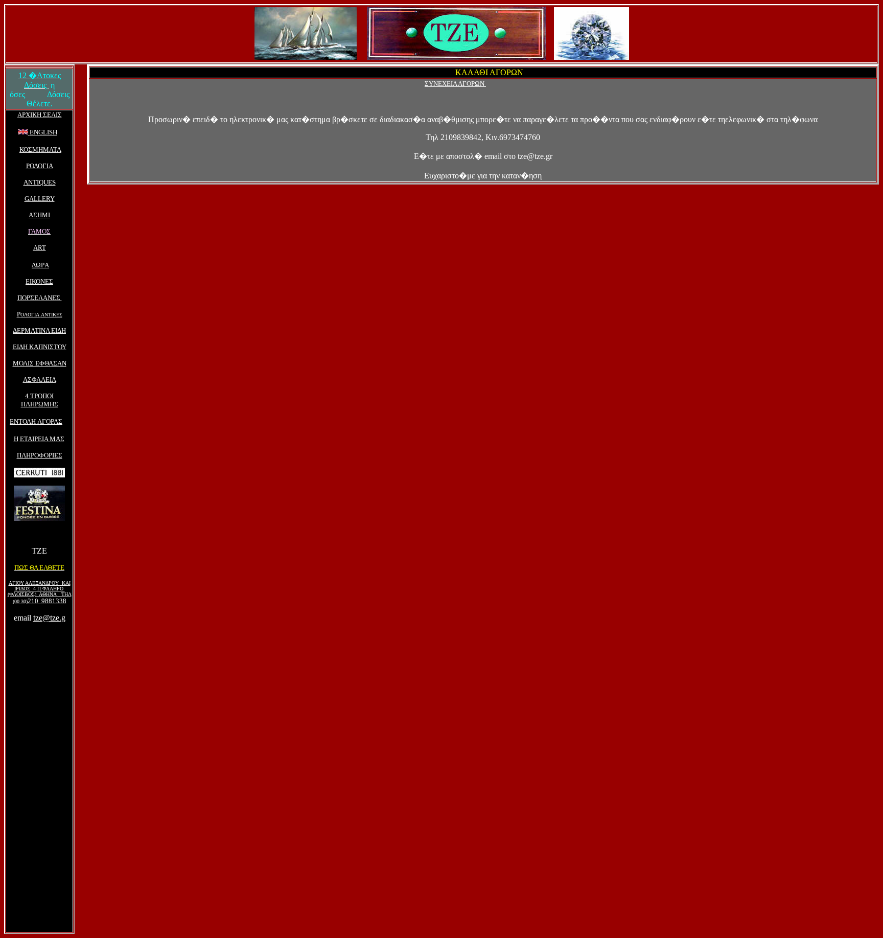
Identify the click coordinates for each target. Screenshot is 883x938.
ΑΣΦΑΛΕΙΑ (39, 379)
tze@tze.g (49, 617)
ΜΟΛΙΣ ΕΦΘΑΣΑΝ (39, 363)
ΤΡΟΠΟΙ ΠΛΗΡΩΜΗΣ (39, 400)
